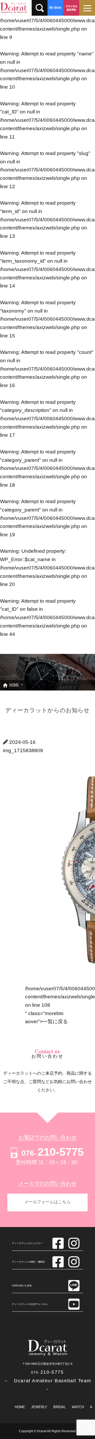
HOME (20, 1407)
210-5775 (52, 1152)
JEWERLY (39, 1407)
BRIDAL (59, 1407)
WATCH (78, 1407)
